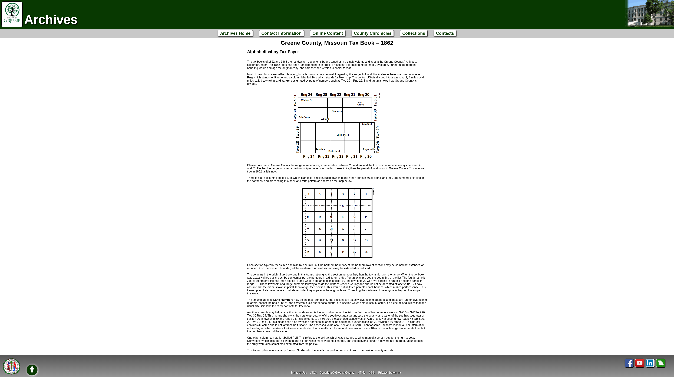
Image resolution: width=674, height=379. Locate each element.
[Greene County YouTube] (639, 363)
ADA (313, 372)
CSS (372, 372)
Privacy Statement (389, 372)
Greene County (344, 372)
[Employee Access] (660, 363)
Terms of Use (299, 372)
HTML (361, 372)
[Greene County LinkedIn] (650, 363)
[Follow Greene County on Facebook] (629, 363)
